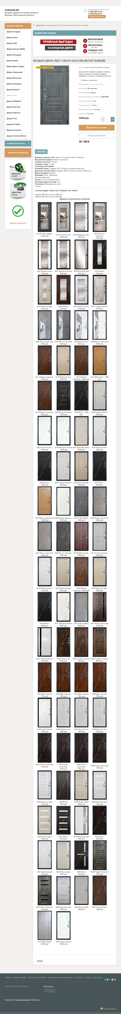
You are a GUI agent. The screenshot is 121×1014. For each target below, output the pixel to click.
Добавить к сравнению (89, 80)
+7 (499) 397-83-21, (95, 11)
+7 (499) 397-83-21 (49, 990)
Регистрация (97, 977)
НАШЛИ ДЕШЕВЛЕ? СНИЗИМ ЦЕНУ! (60, 977)
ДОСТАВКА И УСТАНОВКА (37, 977)
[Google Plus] (88, 142)
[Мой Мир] (85, 142)
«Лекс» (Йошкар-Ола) (97, 84)
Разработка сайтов (22, 1000)
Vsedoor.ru (12, 10)
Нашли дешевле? (17, 223)
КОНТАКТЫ (79, 977)
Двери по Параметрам (18, 153)
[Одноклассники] (83, 142)
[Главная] (34, 25)
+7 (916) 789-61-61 (95, 14)
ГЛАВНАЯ (8, 977)
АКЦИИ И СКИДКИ (19, 977)
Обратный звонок (96, 16)
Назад (39, 961)
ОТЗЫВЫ (88, 977)
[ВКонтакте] (80, 142)
